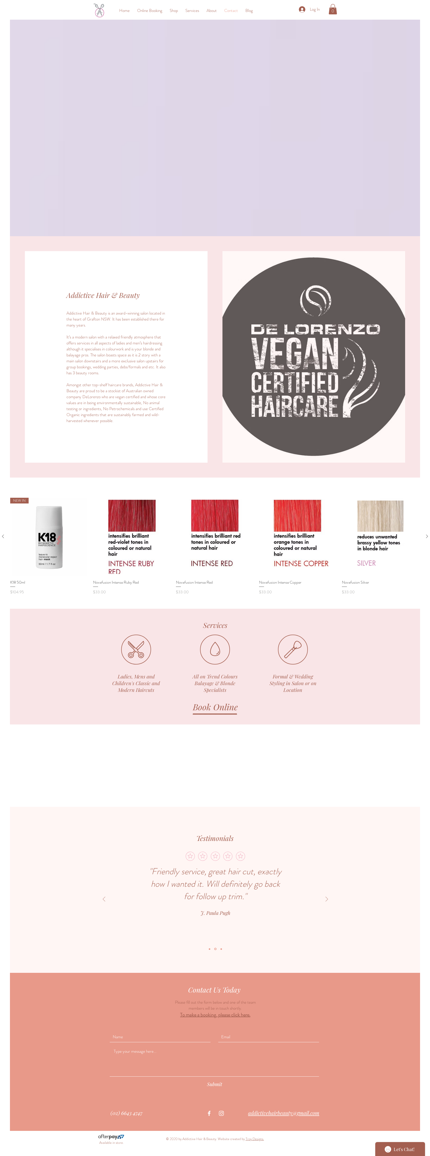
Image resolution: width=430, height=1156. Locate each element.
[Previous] (104, 899)
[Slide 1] (209, 949)
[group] (215, 546)
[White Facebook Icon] (209, 1113)
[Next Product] (427, 536)
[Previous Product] (3, 536)
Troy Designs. (255, 1138)
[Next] (326, 899)
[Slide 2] (215, 949)
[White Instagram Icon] (221, 1113)
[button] (332, 9)
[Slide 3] (221, 949)
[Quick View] (132, 537)
